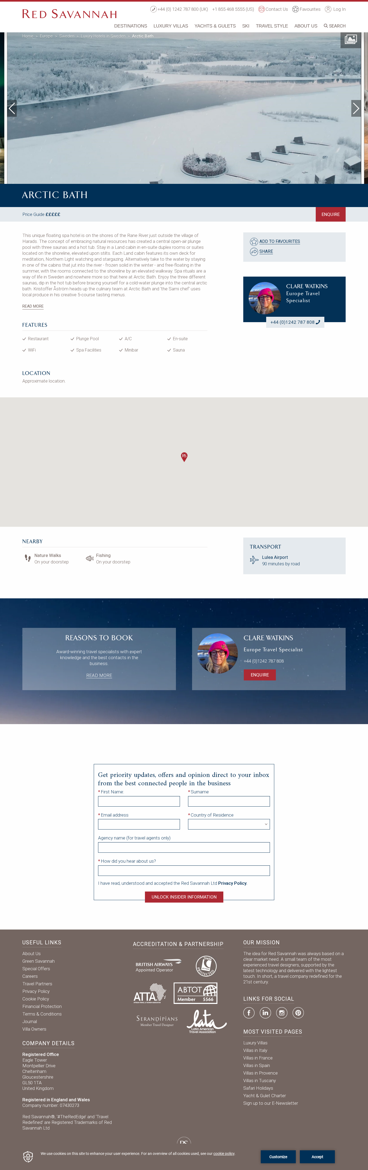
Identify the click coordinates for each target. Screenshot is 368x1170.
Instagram (281, 1012)
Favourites (310, 9)
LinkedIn (265, 1012)
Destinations (130, 26)
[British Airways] (161, 965)
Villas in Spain (256, 1065)
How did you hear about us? (128, 861)
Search (337, 26)
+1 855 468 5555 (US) (233, 9)
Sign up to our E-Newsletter (270, 1103)
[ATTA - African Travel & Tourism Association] (150, 992)
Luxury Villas (171, 26)
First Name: (112, 791)
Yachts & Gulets (215, 26)
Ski (245, 26)
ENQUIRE (331, 214)
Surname (200, 791)
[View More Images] (351, 39)
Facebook (249, 1012)
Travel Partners (37, 983)
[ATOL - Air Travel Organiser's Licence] (206, 965)
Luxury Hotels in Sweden (103, 36)
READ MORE (33, 306)
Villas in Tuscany (259, 1080)
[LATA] (207, 1020)
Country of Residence (212, 815)
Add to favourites (279, 241)
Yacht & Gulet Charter (264, 1095)
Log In (339, 9)
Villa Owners (34, 1029)
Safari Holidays (258, 1088)
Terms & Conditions (42, 1014)
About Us (305, 26)
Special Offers (36, 968)
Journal (29, 1021)
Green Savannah (38, 961)
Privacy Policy (36, 991)
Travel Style (272, 26)
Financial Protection (42, 1006)
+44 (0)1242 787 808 (292, 322)
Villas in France (258, 1058)
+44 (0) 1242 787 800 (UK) (183, 9)
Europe (46, 36)
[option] (184, 107)
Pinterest (298, 1012)
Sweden (66, 36)
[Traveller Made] (156, 1020)
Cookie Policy (35, 999)
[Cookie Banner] (184, 1157)
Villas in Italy (255, 1050)
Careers (30, 976)
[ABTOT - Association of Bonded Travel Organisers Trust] (195, 992)
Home (27, 36)
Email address (115, 815)
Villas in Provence (260, 1073)
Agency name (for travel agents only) (134, 838)
